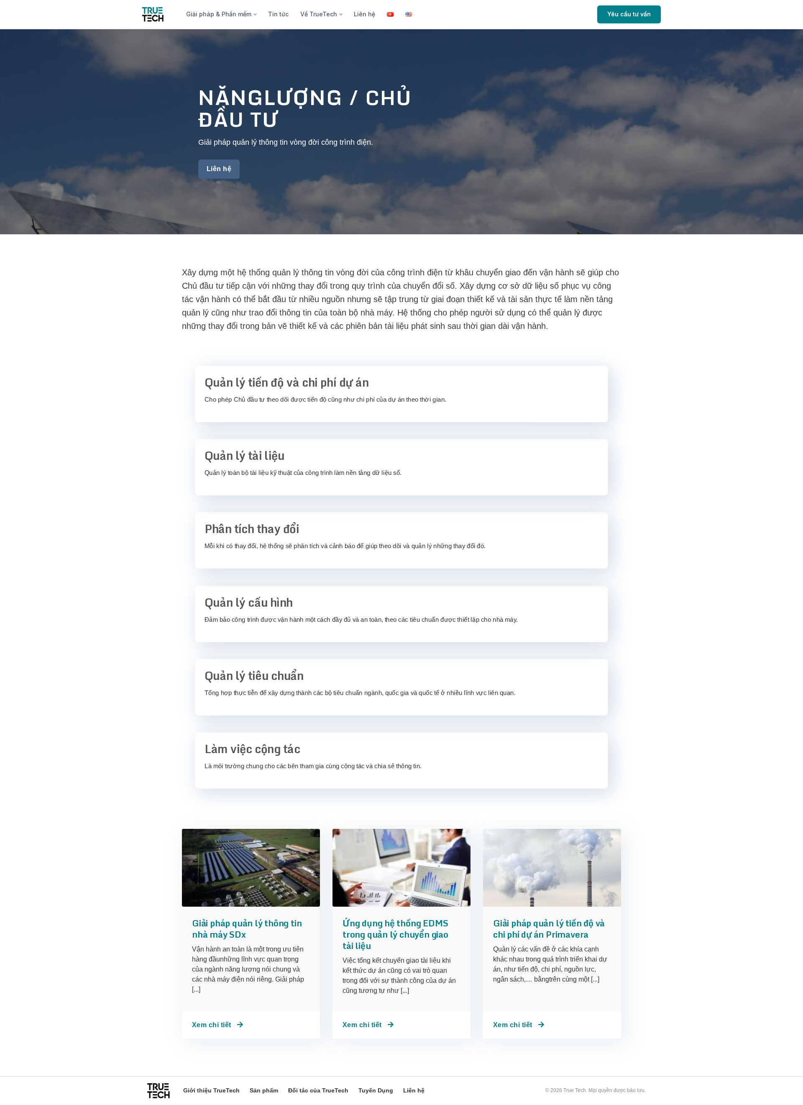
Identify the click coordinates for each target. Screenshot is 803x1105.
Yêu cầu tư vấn (629, 14)
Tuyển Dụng (375, 1090)
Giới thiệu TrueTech (211, 1090)
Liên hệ (364, 14)
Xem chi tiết (212, 1024)
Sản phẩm (264, 1090)
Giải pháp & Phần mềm (218, 14)
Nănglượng (270, 97)
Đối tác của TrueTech (318, 1090)
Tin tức (278, 14)
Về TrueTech (318, 14)
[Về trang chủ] (153, 14)
